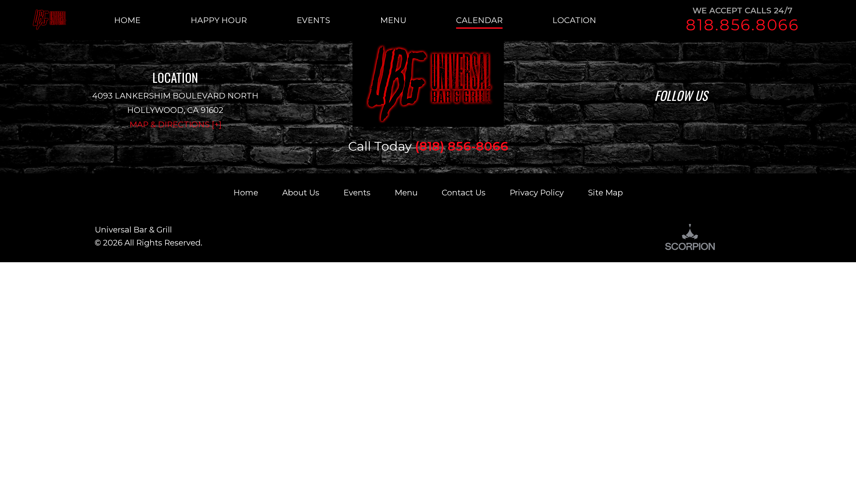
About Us (300, 192)
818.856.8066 (742, 25)
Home (245, 192)
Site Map (605, 192)
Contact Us (464, 192)
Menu (406, 192)
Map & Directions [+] (175, 124)
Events (356, 192)
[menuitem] (152, 20)
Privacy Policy (537, 192)
